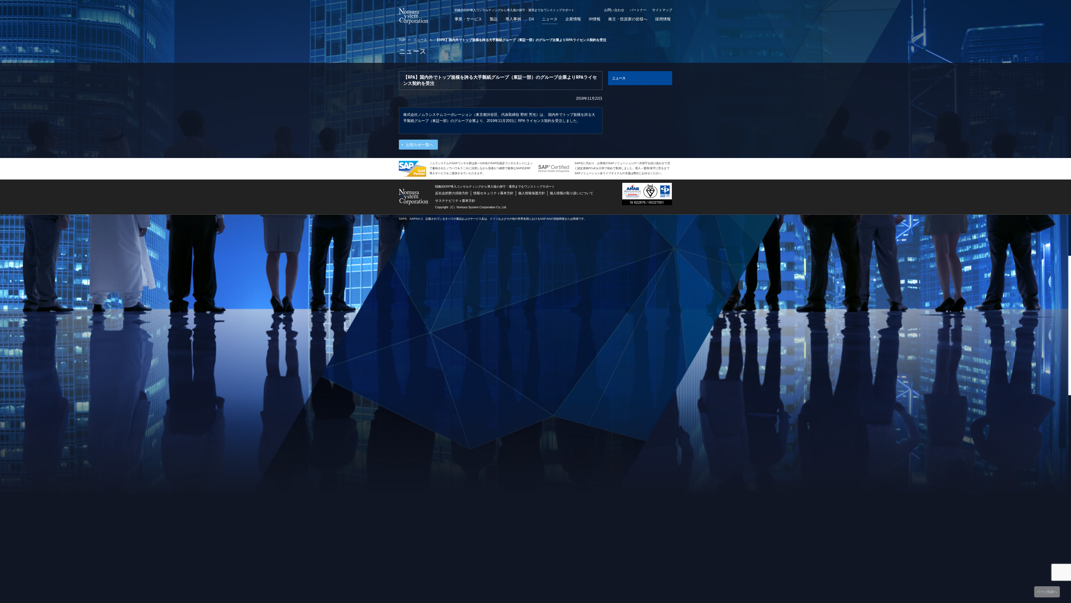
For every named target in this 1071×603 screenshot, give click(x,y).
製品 (494, 19)
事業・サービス (468, 19)
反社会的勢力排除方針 (452, 193)
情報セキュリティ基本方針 (493, 193)
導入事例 (513, 19)
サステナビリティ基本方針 (455, 201)
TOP (402, 40)
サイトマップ (662, 10)
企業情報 (573, 19)
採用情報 (663, 19)
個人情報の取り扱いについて (571, 193)
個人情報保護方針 (531, 193)
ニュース (550, 19)
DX (531, 19)
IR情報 (594, 19)
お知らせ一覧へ (419, 144)
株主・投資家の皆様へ (627, 19)
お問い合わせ (614, 10)
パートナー (638, 10)
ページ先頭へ (1047, 592)
